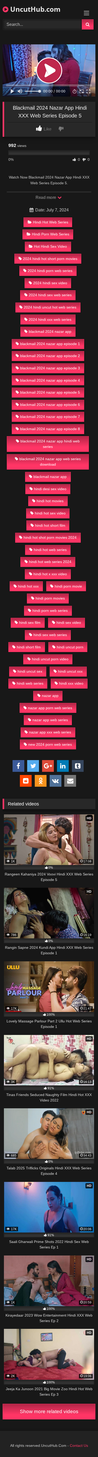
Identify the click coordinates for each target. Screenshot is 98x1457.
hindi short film (29, 647)
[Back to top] (82, 1441)
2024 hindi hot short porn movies (50, 259)
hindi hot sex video (50, 513)
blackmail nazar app (50, 477)
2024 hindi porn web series (50, 271)
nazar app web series (50, 720)
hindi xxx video (71, 683)
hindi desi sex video (50, 489)
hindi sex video (68, 622)
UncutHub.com (34, 9)
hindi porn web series (50, 610)
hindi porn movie (68, 586)
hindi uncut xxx (70, 671)
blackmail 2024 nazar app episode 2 (50, 356)
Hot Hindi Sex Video (50, 246)
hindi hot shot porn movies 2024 (50, 537)
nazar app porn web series (50, 708)
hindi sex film (30, 622)
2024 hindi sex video (50, 283)
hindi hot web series (50, 550)
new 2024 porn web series (50, 744)
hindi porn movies (50, 598)
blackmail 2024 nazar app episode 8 (50, 429)
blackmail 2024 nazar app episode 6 (50, 404)
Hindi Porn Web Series (50, 234)
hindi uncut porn (70, 647)
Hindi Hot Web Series (50, 222)
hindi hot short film (50, 525)
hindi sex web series (50, 635)
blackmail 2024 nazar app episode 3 (50, 368)
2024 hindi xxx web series (50, 319)
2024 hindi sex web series (50, 295)
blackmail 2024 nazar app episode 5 (50, 392)
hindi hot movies (50, 501)
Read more (46, 197)
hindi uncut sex (30, 671)
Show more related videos (49, 1411)
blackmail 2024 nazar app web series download (50, 462)
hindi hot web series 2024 (50, 562)
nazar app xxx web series (50, 732)
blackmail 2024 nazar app (50, 331)
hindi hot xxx (28, 586)
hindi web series (30, 683)
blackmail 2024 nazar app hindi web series (50, 444)
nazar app (50, 696)
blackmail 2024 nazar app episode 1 (50, 344)
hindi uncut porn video (50, 659)
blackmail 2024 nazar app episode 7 (50, 416)
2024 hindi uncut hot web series (50, 307)
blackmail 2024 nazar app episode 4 (50, 380)
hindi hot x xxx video (50, 574)
